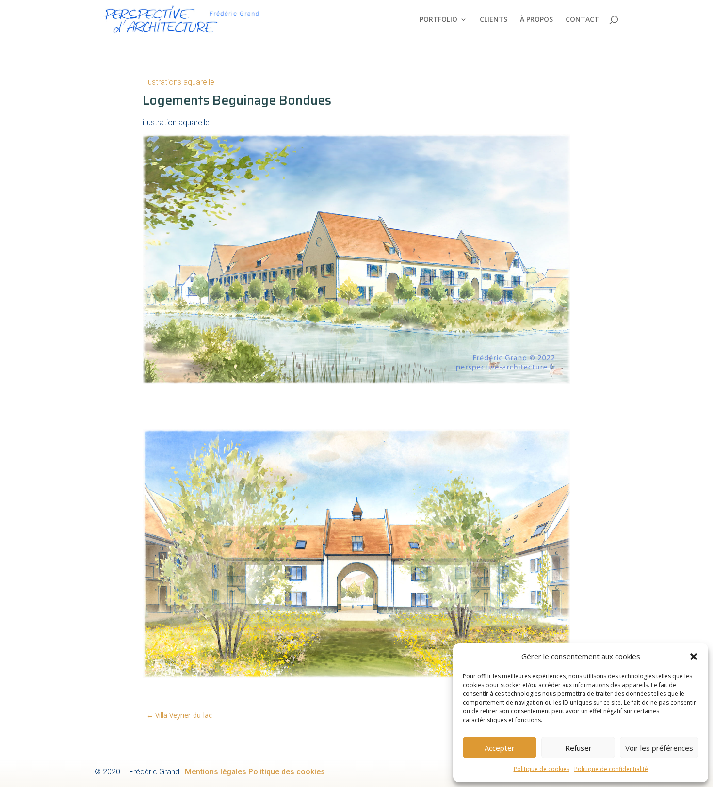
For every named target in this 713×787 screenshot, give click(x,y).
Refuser (578, 748)
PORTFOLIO (438, 20)
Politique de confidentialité (611, 769)
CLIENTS (493, 20)
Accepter (500, 748)
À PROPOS (536, 20)
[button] (693, 656)
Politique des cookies (286, 771)
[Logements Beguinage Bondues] (356, 383)
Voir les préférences (659, 748)
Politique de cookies (541, 769)
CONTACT (582, 20)
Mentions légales (215, 771)
